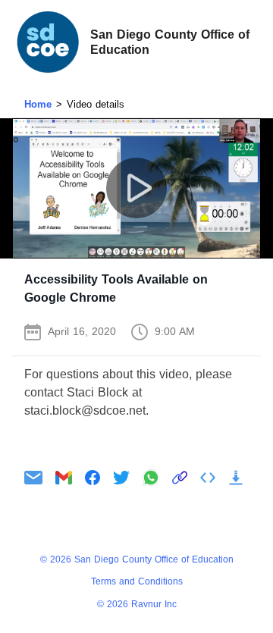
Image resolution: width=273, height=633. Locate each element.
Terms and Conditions (137, 581)
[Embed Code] (207, 477)
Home (38, 104)
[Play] (137, 188)
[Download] (235, 477)
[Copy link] (179, 477)
